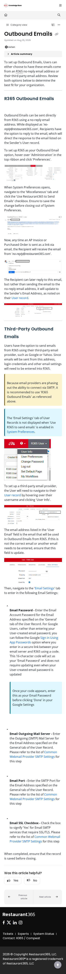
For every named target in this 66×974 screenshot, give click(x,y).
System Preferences (20, 432)
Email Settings (44, 588)
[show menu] (60, 5)
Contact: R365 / (14, 938)
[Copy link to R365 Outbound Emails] (10, 107)
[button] (18, 897)
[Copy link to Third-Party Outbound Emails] (24, 337)
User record (20, 298)
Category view (18, 24)
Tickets (8, 934)
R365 (19, 71)
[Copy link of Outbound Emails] (57, 34)
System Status (43, 934)
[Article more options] (59, 25)
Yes (15, 880)
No (35, 880)
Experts (23, 934)
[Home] (13, 5)
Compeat (33, 938)
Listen (11, 47)
